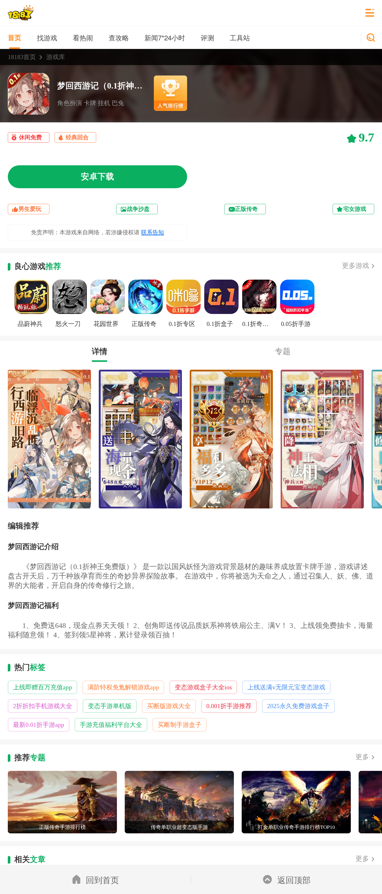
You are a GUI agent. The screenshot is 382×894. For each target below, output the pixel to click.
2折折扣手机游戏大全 (42, 706)
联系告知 (152, 232)
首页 (14, 37)
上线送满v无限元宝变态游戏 (286, 687)
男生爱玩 (29, 209)
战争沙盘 (138, 209)
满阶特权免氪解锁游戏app (123, 687)
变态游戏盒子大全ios (203, 687)
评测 (207, 37)
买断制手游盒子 (179, 724)
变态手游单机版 (109, 706)
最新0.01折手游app (38, 724)
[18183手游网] (21, 13)
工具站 (240, 37)
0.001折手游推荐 (229, 706)
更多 (362, 757)
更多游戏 (355, 265)
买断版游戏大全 (169, 706)
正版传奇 (246, 209)
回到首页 (102, 879)
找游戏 (47, 37)
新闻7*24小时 (164, 37)
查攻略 (119, 37)
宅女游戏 (354, 209)
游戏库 (55, 57)
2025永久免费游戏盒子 (298, 706)
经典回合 (77, 137)
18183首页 (22, 57)
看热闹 (83, 37)
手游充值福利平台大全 (111, 724)
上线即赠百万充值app (42, 687)
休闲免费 (30, 137)
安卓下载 (97, 176)
